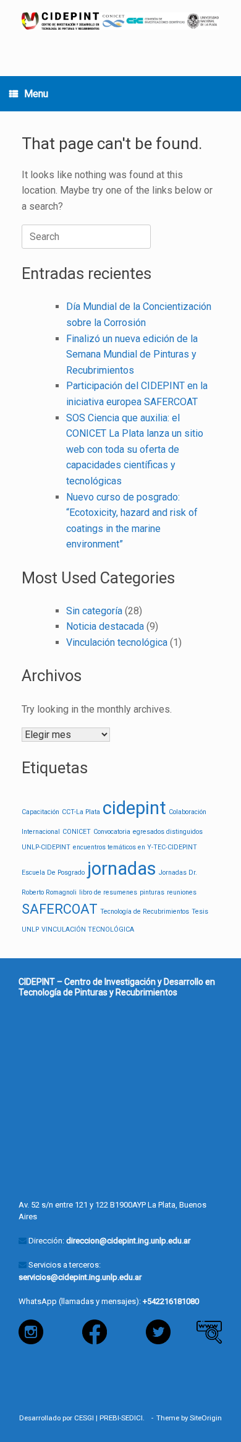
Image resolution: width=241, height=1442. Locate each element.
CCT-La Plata (81, 812)
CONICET (76, 832)
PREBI (109, 1418)
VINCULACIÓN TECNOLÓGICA (87, 929)
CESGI (84, 1418)
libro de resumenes (108, 892)
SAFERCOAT (60, 909)
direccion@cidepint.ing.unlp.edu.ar (128, 1240)
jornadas (121, 868)
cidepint (134, 807)
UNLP (30, 929)
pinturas (152, 892)
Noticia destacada (105, 626)
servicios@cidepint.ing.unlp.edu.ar (80, 1277)
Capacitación (40, 812)
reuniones (182, 892)
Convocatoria (111, 832)
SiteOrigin (206, 1418)
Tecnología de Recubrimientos (144, 912)
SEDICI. (134, 1418)
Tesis (200, 912)
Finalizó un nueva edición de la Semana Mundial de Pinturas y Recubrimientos (132, 354)
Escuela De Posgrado (53, 873)
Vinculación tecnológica (116, 642)
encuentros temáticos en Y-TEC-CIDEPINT (135, 847)
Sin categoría (94, 611)
